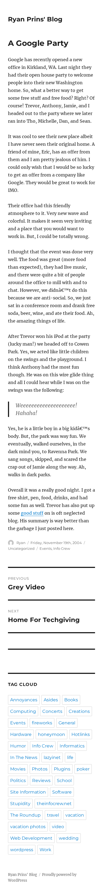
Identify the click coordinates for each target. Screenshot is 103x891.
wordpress (21, 849)
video (58, 826)
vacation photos (28, 826)
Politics (18, 780)
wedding (69, 838)
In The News (23, 757)
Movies (18, 769)
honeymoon (51, 734)
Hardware (21, 734)
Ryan (21, 542)
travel (53, 815)
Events (46, 548)
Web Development (31, 838)
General (67, 722)
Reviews (41, 780)
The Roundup (25, 815)
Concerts (52, 711)
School (64, 780)
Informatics (72, 746)
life (70, 757)
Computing (23, 711)
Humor (18, 746)
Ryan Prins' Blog (35, 19)
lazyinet (52, 757)
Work (45, 849)
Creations (79, 711)
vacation (74, 815)
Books (71, 699)
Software (62, 792)
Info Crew (61, 548)
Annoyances (23, 699)
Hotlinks (80, 734)
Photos (40, 769)
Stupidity (20, 803)
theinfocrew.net (54, 803)
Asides (51, 699)
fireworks (42, 722)
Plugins (62, 769)
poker (83, 769)
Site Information (28, 792)
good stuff (32, 513)
